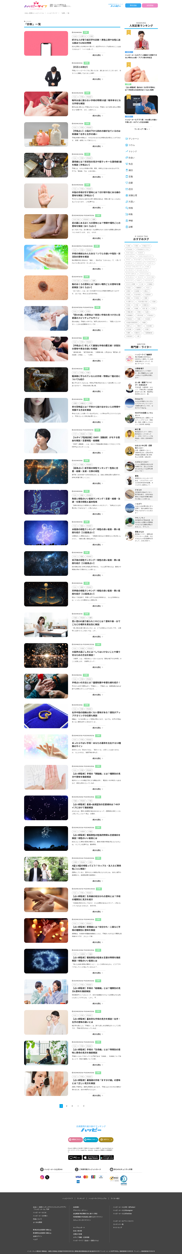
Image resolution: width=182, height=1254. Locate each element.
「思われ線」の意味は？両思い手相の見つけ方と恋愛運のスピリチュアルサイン (96, 316)
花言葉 (129, 329)
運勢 (94, 219)
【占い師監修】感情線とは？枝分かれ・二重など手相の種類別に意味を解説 (96, 928)
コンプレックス (150, 259)
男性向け (129, 319)
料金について (37, 1219)
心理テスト (83, 36)
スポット (129, 263)
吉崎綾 (137, 291)
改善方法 (83, 403)
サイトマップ (117, 1227)
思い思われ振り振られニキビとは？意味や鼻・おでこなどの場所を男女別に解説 (96, 623)
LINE (75, 36)
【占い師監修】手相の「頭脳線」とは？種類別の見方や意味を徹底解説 (96, 775)
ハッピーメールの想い (40, 1216)
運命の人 (138, 333)
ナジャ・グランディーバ (134, 266)
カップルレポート (79, 1227)
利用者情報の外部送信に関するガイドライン (88, 1217)
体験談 (150, 284)
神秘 (131, 220)
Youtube (129, 249)
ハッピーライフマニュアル (97, 1198)
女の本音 (138, 294)
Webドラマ (146, 246)
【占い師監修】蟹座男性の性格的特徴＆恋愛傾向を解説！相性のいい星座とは (96, 836)
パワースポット (131, 273)
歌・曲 (145, 308)
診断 (86, 32)
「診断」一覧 (64, 13)
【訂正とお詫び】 (80, 67)
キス (128, 259)
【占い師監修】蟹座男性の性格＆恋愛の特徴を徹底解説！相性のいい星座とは (96, 959)
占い (75, 97)
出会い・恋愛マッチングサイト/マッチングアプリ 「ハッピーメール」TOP (49, 1208)
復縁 (146, 298)
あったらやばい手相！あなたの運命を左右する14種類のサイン (96, 744)
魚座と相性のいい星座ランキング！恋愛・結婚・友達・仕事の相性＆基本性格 (96, 500)
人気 (142, 284)
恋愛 (91, 36)
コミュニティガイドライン (82, 1220)
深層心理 (133, 195)
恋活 (131, 189)
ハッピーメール (142, 270)
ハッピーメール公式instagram (123, 1210)
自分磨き (149, 326)
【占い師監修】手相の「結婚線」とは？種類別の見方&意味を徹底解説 (96, 990)
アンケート (134, 139)
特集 (131, 214)
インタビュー (131, 256)
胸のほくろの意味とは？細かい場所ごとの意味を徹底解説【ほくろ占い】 (96, 286)
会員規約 (76, 1207)
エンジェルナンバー (146, 256)
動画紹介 (139, 287)
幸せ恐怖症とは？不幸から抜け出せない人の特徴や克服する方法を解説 (96, 408)
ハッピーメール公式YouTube (122, 1213)
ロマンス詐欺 (131, 284)
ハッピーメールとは (39, 1212)
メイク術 (151, 277)
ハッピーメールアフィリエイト (123, 1221)
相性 (90, 434)
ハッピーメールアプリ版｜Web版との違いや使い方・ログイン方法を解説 (141, 121)
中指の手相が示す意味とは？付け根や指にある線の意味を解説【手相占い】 (96, 194)
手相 (82, 97)
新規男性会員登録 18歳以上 (42, 1233)
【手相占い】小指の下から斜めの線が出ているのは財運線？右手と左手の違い (96, 132)
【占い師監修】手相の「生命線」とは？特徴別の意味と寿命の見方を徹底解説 (96, 1051)
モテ (75, 434)
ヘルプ (35, 1239)
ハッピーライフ (52, 13)
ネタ (148, 266)
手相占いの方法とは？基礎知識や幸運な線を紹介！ (96, 683)
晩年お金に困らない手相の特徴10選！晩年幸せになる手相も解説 (96, 102)
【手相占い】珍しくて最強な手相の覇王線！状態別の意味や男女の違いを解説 (96, 347)
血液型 (139, 329)
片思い (132, 202)
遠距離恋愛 (149, 333)
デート (152, 263)
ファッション (145, 273)
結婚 (144, 322)
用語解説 (129, 315)
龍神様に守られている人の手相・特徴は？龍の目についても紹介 (96, 378)
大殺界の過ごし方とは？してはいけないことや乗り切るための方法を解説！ (96, 653)
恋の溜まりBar (143, 301)
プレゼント (130, 277)
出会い (129, 52)
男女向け (89, 97)
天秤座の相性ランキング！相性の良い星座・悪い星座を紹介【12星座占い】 (96, 592)
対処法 (82, 648)
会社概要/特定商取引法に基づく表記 (85, 1213)
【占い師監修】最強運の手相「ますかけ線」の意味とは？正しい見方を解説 (96, 1082)
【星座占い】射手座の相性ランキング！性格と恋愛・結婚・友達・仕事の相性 (95, 469)
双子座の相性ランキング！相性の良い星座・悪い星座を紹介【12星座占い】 (96, 561)
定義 (131, 176)
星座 (82, 464)
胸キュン (129, 326)
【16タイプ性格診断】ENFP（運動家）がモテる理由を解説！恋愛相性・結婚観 (96, 439)
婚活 (131, 170)
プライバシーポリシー (80, 1210)
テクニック (141, 263)
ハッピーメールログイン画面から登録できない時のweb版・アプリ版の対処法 (141, 56)
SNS (137, 246)
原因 (75, 403)
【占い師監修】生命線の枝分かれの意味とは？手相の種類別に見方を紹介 (96, 898)
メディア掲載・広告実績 (81, 1237)
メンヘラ (129, 280)
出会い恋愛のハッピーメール (34, 13)
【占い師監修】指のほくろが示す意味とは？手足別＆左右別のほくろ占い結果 (140, 89)
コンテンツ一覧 (118, 1224)
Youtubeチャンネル (143, 249)
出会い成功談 (77, 1231)
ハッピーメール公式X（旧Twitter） (124, 1207)
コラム (132, 145)
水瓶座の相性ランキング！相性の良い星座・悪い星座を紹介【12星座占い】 (96, 531)
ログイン (106, 1139)
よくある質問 (37, 1222)
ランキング (149, 280)
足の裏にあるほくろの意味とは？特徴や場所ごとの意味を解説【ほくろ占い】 (96, 224)
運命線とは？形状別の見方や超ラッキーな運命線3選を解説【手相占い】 (97, 163)
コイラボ (138, 259)
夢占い (147, 291)
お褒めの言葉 (77, 1234)
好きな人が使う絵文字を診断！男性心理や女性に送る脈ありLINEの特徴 (96, 41)
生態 (147, 312)
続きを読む (97, 55)
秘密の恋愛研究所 (132, 322)
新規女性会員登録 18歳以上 (42, 1230)
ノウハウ (129, 270)
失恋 (131, 164)
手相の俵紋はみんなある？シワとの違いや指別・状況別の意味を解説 (96, 255)
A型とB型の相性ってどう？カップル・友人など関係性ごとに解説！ (96, 867)
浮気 (154, 308)
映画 (136, 308)
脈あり (140, 326)
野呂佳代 (129, 336)
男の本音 (140, 315)
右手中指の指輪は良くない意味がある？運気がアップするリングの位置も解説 (96, 714)
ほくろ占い (77, 219)
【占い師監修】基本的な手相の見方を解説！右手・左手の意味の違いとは (96, 1020)
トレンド (133, 151)
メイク (141, 277)
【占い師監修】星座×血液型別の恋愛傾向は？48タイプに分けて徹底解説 (96, 806)
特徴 (88, 372)
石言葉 (148, 319)
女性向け (83, 831)
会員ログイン (37, 1236)
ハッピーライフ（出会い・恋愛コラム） (86, 1240)
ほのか (141, 253)
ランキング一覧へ (141, 129)
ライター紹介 (115, 1198)
